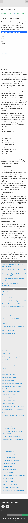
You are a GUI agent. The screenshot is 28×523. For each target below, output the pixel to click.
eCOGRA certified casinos (8, 354)
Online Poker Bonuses (8, 451)
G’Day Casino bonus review (9, 369)
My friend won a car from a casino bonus (13, 409)
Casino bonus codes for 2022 (11, 319)
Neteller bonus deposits (9, 442)
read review (4, 61)
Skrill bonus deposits (8, 448)
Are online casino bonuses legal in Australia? (14, 301)
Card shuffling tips (7, 336)
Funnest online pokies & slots (10, 366)
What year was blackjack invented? (11, 484)
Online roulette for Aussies (9, 457)
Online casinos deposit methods (10, 426)
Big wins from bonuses (8, 330)
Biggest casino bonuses (8, 333)
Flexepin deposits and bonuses (11, 436)
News (3, 412)
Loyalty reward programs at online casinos (13, 406)
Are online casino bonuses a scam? (11, 298)
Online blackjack (6, 420)
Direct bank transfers (9, 428)
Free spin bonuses (7, 363)
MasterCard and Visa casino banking (13, 439)
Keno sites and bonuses (8, 394)
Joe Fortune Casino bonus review (11, 391)
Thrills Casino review (7, 478)
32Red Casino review (7, 292)
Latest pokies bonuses (8, 397)
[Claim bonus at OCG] (4, 47)
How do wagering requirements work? (12, 383)
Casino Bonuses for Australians (10, 339)
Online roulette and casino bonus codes (13, 326)
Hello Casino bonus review (9, 374)
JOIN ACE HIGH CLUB (7, 510)
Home (3, 502)
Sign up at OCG (5, 59)
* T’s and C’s (4, 54)
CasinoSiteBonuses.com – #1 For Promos (13, 342)
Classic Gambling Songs (8, 345)
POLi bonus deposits (8, 445)
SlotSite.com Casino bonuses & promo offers (14, 475)
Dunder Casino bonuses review (10, 351)
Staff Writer (14, 13)
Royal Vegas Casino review (9, 469)
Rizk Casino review (7, 466)
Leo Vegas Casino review (8, 400)
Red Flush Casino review (8, 463)
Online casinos (6, 423)
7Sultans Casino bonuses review (10, 295)
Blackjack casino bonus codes (11, 311)
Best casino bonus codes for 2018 (11, 304)
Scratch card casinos (7, 472)
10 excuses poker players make (11, 454)
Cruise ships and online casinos (10, 348)
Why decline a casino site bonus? (10, 487)
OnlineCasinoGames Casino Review (11, 460)
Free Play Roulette (7, 360)
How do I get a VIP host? (8, 380)
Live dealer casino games (8, 403)
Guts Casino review (7, 372)
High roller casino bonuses (9, 377)
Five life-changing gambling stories (11, 357)
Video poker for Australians (9, 481)
